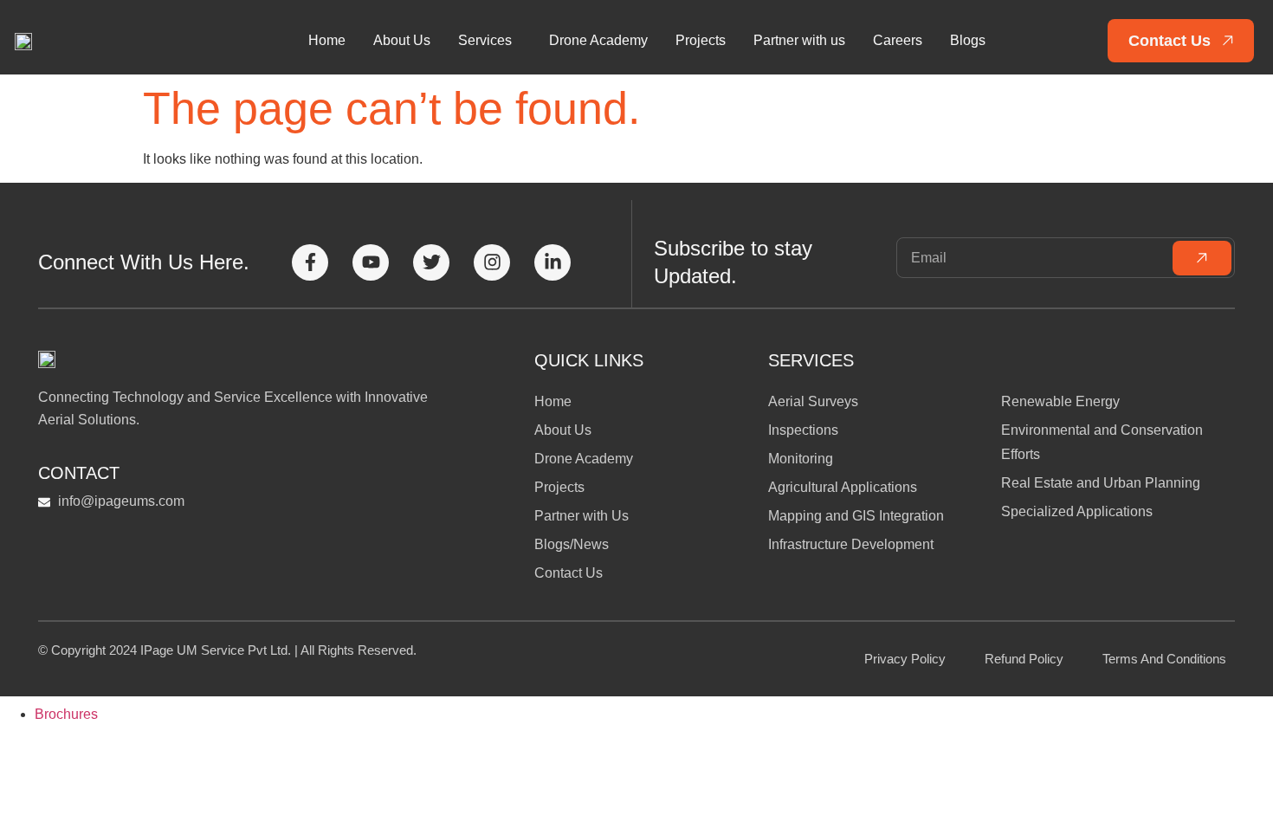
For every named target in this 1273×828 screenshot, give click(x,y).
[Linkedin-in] (552, 262)
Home (327, 40)
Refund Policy (1024, 658)
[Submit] (1202, 258)
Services (485, 40)
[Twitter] (431, 262)
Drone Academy (598, 40)
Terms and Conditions (1164, 658)
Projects (700, 40)
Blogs (967, 40)
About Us (401, 40)
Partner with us (799, 40)
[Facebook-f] (310, 262)
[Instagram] (492, 262)
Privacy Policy (905, 658)
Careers (897, 40)
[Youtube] (370, 262)
